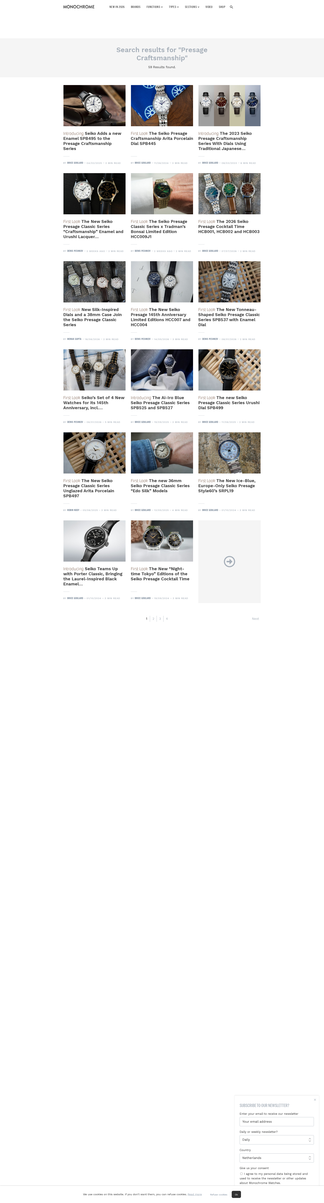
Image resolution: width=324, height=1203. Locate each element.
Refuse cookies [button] (218, 1194)
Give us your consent (254, 1168)
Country (245, 1150)
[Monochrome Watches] (78, 6)
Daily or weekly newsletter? (259, 1131)
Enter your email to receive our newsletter (269, 1113)
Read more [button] (195, 1194)
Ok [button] (236, 1194)
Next (255, 619)
